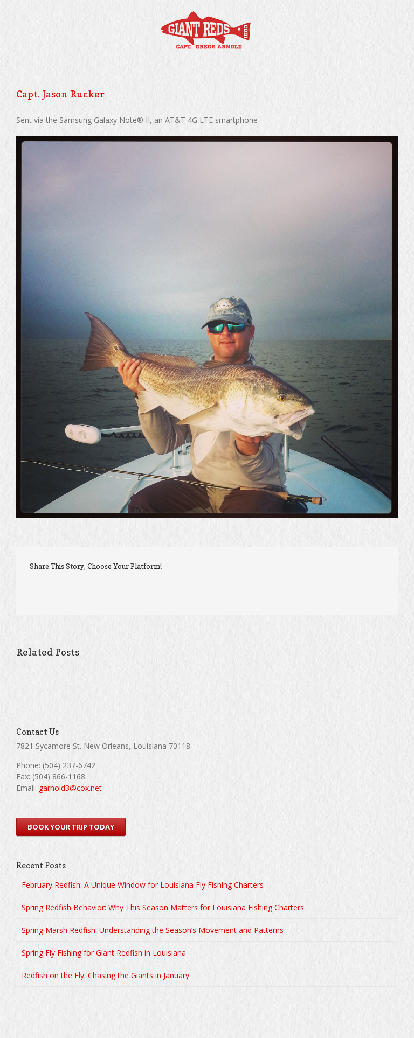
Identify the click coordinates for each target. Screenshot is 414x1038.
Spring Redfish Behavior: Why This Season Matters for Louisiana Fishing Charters (163, 907)
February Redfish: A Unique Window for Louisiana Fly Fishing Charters (143, 885)
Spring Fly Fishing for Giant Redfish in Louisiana (104, 953)
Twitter (168, 589)
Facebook (145, 589)
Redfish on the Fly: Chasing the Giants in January (105, 975)
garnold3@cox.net (70, 788)
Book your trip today (70, 827)
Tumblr (194, 589)
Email (250, 589)
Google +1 (221, 590)
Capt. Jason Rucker (60, 94)
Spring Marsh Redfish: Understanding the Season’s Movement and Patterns (153, 930)
